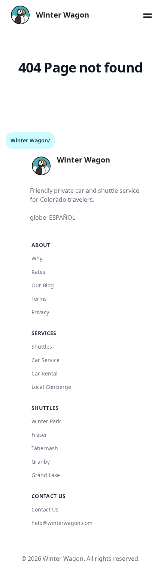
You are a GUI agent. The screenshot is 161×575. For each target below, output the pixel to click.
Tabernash (44, 448)
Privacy (40, 312)
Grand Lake (45, 475)
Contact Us (44, 509)
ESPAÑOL (62, 217)
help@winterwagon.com (61, 522)
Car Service (45, 360)
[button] (147, 15)
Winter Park (46, 421)
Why (36, 258)
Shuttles (41, 346)
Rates (38, 271)
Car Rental (44, 373)
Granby (40, 461)
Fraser (39, 434)
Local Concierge (51, 386)
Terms (39, 298)
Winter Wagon (29, 140)
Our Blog (42, 285)
